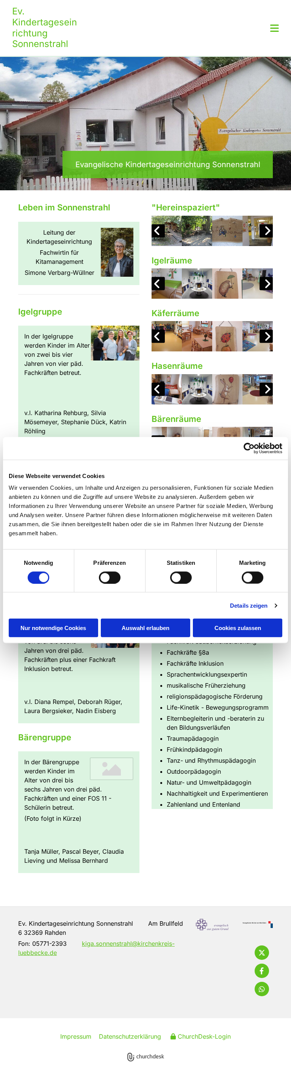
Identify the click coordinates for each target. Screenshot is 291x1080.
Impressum (75, 1036)
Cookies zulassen (237, 628)
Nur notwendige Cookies (53, 628)
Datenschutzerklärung (130, 1036)
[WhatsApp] (262, 989)
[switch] (109, 577)
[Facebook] (262, 971)
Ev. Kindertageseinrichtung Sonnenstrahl (44, 27)
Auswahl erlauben (145, 628)
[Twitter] (262, 952)
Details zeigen (249, 605)
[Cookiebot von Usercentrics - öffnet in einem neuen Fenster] (249, 448)
